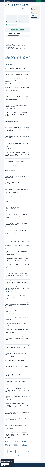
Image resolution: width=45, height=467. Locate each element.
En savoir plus (8, 462)
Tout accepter (3, 465)
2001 (12, 57)
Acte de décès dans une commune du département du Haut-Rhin (16, 455)
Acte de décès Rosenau (24, 450)
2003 (9, 57)
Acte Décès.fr (9, 1)
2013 (18, 56)
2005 (6, 57)
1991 (26, 57)
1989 (5, 58)
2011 (21, 56)
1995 (20, 57)
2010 (22, 56)
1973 (28, 58)
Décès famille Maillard (24, 445)
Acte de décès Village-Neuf (8, 451)
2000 (13, 57)
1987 (8, 58)
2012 (20, 56)
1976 (24, 58)
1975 (25, 58)
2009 (24, 56)
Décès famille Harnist (15, 444)
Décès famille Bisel (15, 445)
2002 (10, 57)
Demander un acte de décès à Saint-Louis (17, 29)
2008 (26, 56)
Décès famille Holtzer (7, 444)
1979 (19, 58)
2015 (15, 56)
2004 (7, 57)
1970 (9, 59)
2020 (10, 56)
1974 (26, 58)
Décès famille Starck (24, 442)
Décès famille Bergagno (8, 445)
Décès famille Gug (24, 444)
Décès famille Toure (7, 443)
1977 (22, 58)
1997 (17, 57)
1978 (21, 58)
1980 (18, 58)
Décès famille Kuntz (15, 443)
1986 (10, 58)
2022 (7, 56)
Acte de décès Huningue (8, 450)
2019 (11, 56)
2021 (8, 56)
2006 (29, 56)
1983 (14, 58)
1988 (7, 58)
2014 (17, 56)
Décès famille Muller (15, 441)
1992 (24, 57)
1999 (15, 57)
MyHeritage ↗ (33, 15)
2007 (27, 56)
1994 (22, 57)
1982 (15, 58)
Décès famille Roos (15, 442)
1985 (11, 58)
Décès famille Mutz (7, 442)
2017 (13, 56)
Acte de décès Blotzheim (16, 452)
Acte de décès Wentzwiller (25, 452)
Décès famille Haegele (24, 441)
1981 (17, 58)
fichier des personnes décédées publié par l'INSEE (13, 35)
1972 (5, 59)
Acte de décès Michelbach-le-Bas (25, 451)
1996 (19, 57)
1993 (23, 57)
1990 (27, 57)
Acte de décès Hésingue (8, 452)
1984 (12, 58)
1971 (7, 59)
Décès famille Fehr (7, 441)
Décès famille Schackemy (25, 443)
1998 (16, 57)
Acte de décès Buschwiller (16, 451)
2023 (5, 56)
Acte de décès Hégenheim (16, 450)
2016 (14, 56)
